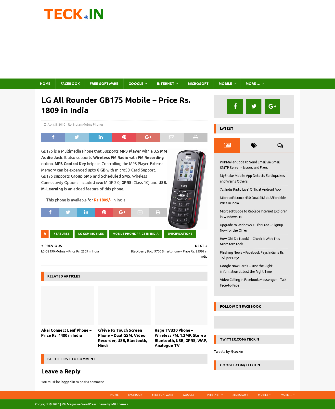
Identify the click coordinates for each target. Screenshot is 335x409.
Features (61, 233)
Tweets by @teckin (228, 352)
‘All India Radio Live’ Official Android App (250, 189)
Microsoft (198, 84)
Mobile (225, 84)
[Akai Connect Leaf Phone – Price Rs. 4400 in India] (67, 305)
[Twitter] (253, 106)
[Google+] (272, 106)
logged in (68, 382)
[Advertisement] (210, 39)
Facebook (70, 84)
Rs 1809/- (103, 200)
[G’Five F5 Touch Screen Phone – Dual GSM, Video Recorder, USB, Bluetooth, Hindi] (124, 305)
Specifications (180, 233)
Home (45, 84)
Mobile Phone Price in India (136, 233)
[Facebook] (235, 106)
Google (136, 84)
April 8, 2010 (56, 124)
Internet (165, 84)
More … (253, 84)
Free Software (104, 84)
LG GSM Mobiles (91, 233)
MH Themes (119, 404)
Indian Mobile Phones (88, 124)
